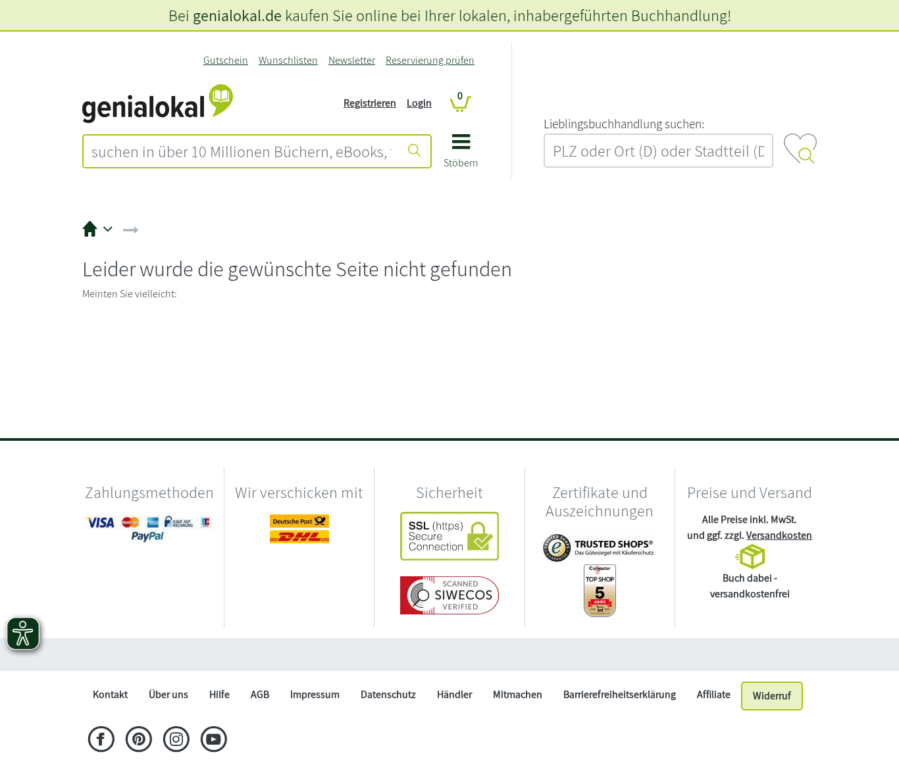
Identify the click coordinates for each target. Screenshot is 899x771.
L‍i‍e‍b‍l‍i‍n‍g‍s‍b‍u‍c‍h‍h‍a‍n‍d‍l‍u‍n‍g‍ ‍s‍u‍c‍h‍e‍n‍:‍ (624, 123)
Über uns (168, 694)
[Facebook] (101, 741)
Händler (454, 694)
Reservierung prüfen (430, 60)
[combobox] (241, 151)
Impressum (315, 694)
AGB (260, 694)
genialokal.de (237, 15)
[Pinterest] (138, 741)
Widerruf (772, 696)
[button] (461, 155)
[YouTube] (213, 741)
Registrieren (370, 103)
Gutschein (225, 60)
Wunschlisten (288, 60)
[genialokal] (157, 102)
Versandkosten (779, 535)
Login (419, 103)
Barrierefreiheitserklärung (619, 694)
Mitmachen (517, 694)
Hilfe (219, 694)
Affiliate (714, 694)
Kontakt (110, 694)
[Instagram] (176, 741)
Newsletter (351, 60)
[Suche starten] (414, 151)
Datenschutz (388, 694)
